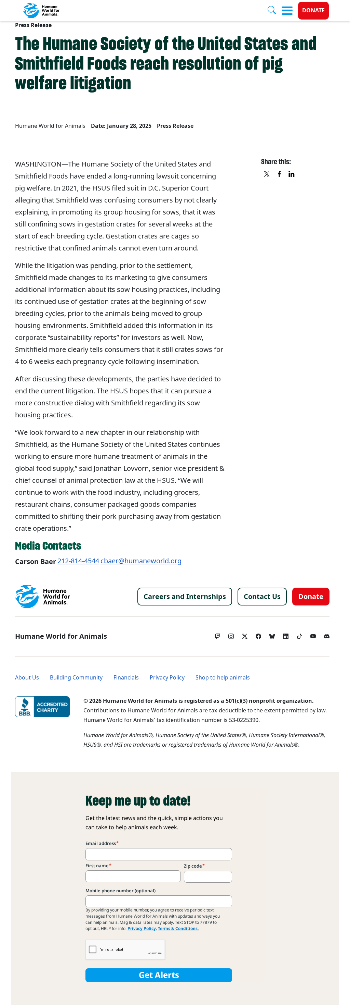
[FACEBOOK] (279, 175)
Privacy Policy (167, 678)
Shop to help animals (223, 678)
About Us (27, 678)
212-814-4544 (78, 561)
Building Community (76, 678)
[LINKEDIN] (292, 175)
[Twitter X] (244, 634)
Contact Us (262, 596)
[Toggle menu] (287, 11)
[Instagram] (231, 634)
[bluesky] (272, 634)
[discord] (326, 634)
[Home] (42, 596)
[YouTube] (313, 634)
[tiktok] (299, 634)
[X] (267, 175)
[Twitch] (217, 634)
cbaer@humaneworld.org (140, 561)
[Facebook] (258, 634)
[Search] (274, 10)
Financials (126, 678)
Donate (313, 10)
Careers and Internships (185, 596)
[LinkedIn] (285, 634)
